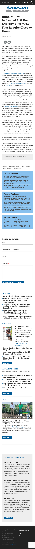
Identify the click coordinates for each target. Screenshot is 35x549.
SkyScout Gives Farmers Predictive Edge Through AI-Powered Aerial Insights (17, 177)
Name (4, 243)
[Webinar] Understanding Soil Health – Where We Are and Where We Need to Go (17, 226)
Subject (4, 256)
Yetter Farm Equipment (19, 427)
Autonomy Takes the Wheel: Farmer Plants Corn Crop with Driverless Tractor (17, 358)
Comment (5, 263)
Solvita (8, 85)
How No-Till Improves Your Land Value (16, 389)
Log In (18, 2)
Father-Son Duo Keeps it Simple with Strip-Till (17, 349)
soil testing (7, 168)
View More (6, 363)
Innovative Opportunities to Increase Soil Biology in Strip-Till (17, 376)
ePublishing (13, 544)
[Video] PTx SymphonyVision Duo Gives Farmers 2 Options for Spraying (17, 186)
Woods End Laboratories (18, 83)
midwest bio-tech (15, 166)
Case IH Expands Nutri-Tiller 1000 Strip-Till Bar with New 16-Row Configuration (16, 300)
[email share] (5, 42)
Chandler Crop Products (11, 106)
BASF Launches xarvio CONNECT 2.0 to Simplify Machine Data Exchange (17, 317)
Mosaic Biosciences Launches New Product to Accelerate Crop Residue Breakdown (16, 306)
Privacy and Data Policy (24, 531)
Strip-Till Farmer (22, 326)
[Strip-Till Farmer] (7, 333)
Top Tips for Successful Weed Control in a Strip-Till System (17, 384)
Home (20, 536)
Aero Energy (9, 498)
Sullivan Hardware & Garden (16, 480)
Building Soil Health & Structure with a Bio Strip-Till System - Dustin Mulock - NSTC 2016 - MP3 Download (17, 203)
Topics (6, 2)
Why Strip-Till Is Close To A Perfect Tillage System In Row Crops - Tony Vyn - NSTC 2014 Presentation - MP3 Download (17, 198)
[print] (9, 42)
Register (25, 2)
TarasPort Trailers (11, 462)
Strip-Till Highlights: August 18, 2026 (17, 296)
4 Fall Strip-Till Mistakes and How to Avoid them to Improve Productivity (17, 380)
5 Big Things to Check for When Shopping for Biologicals (15, 422)
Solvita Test (17, 168)
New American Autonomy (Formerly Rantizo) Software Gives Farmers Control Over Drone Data (17, 182)
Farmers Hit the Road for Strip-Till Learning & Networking (16, 353)
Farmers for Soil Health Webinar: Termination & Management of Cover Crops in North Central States (16, 221)
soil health (26, 166)
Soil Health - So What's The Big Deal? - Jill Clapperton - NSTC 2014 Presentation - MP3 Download (17, 209)
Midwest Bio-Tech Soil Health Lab (14, 73)
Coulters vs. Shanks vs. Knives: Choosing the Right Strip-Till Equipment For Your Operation (15, 312)
